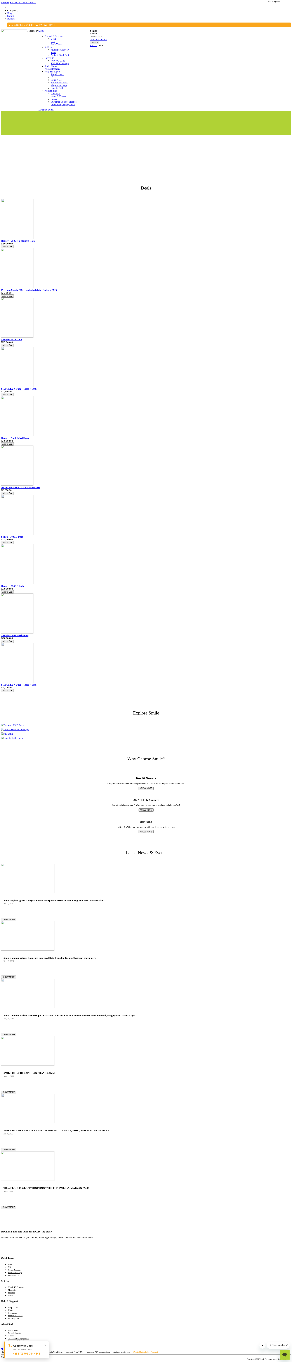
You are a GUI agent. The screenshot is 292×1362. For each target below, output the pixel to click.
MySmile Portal (46, 109)
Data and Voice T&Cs (74, 1352)
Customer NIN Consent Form (98, 1352)
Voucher (11, 1293)
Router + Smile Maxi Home (15, 438)
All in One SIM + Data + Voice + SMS (20, 487)
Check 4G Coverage (16, 1287)
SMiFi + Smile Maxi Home (14, 635)
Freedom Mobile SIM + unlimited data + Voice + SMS (29, 290)
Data (10, 1264)
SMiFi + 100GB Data (12, 536)
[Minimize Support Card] (45, 1345)
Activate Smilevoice (121, 1352)
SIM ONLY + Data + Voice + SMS (19, 389)
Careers (11, 1336)
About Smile (13, 1330)
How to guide (13, 1318)
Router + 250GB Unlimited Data (18, 241)
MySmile (12, 1290)
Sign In (10, 16)
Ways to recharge (15, 1272)
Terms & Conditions (54, 1352)
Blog (9, 13)
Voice (10, 1267)
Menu (41, 31)
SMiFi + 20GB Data (11, 339)
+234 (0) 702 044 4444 (26, 1353)
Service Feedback (15, 1316)
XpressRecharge (14, 1270)
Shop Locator (13, 1307)
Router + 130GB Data (12, 586)
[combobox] (104, 36)
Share (10, 1295)
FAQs (10, 1310)
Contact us (12, 1313)
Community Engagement (18, 1338)
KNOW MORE (146, 788)
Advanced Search (98, 39)
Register (11, 18)
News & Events (14, 1333)
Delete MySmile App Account (145, 1352)
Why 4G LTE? (14, 1275)
